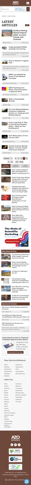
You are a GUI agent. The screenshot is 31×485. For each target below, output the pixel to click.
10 (11, 162)
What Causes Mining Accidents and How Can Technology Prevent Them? (20, 264)
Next (21, 162)
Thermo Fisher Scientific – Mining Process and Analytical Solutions (15, 53)
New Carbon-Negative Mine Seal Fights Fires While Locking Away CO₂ (21, 171)
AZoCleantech (8, 371)
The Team (18, 402)
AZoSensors (19, 364)
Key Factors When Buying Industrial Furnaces (14, 308)
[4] (6, 197)
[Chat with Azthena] (26, 481)
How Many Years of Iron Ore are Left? (18, 137)
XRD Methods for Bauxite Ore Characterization (12, 324)
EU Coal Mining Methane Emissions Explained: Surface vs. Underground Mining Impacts (19, 112)
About (6, 404)
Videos (6, 395)
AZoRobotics (7, 369)
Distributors (19, 390)
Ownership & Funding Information (8, 425)
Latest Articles (11, 16)
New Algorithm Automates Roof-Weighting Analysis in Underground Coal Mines (19, 218)
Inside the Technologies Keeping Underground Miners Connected (20, 297)
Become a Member (21, 395)
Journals (6, 399)
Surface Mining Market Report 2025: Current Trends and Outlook (20, 34)
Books (5, 390)
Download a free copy (15, 352)
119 (17, 162)
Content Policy (8, 421)
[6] (6, 217)
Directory (6, 388)
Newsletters (19, 397)
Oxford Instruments (11, 83)
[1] (6, 171)
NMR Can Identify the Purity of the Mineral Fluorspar (17, 76)
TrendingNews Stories (6, 166)
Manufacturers (20, 393)
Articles (4, 16)
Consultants (19, 388)
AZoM (5, 364)
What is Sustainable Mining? (16, 100)
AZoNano (6, 367)
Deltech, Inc (8, 311)
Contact (6, 408)
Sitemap (6, 419)
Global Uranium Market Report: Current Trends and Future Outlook (18, 148)
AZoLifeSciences (20, 373)
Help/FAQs (19, 399)
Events (6, 397)
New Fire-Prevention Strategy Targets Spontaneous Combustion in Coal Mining (19, 199)
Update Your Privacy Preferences (16, 480)
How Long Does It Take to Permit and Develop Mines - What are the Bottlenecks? (18, 125)
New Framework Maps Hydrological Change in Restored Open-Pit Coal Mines (20, 208)
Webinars (18, 386)
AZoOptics (7, 373)
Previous (6, 158)
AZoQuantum (19, 367)
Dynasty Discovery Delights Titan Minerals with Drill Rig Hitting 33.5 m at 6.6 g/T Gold (20, 189)
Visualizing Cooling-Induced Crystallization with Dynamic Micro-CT (20, 280)
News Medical (20, 371)
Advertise (7, 410)
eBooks (6, 393)
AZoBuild (6, 376)
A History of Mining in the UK (20, 272)
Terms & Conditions (10, 413)
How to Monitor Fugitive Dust (19, 62)
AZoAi (17, 369)
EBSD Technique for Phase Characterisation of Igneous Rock (18, 90)
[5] (6, 208)
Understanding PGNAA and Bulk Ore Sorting (18, 48)
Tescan (7, 319)
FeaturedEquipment (15, 166)
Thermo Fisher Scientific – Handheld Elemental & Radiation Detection (13, 328)
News (5, 384)
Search (6, 406)
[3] (6, 188)
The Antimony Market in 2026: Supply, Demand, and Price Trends (21, 256)
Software (6, 402)
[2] (6, 179)
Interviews (18, 384)
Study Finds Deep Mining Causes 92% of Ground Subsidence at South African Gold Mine (21, 180)
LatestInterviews (25, 166)
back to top (25, 431)
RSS (27, 25)
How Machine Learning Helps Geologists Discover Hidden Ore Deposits (20, 289)
